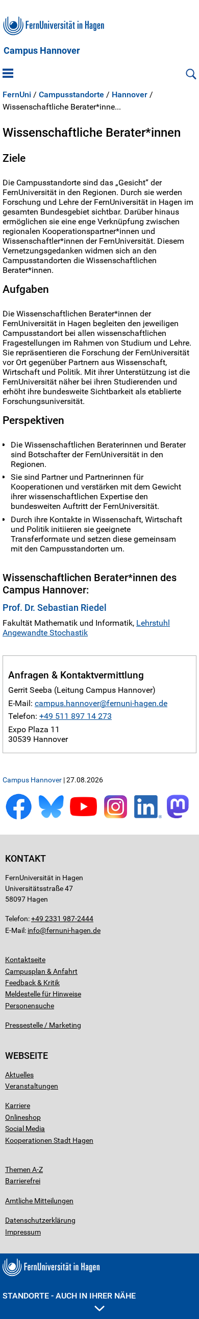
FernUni (17, 94)
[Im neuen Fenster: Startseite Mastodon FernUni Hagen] (180, 817)
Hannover (129, 94)
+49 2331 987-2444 (62, 918)
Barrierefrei (22, 1181)
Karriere (17, 1105)
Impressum (23, 1232)
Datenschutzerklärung (40, 1220)
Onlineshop (23, 1117)
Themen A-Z (24, 1169)
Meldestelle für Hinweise (43, 994)
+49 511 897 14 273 (75, 716)
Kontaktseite (25, 959)
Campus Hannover (42, 51)
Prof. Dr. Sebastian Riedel (55, 607)
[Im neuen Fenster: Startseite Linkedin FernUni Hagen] (147, 817)
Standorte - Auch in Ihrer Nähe (69, 1296)
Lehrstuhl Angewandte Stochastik (86, 627)
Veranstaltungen (31, 1086)
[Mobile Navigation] (8, 74)
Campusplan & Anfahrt (41, 971)
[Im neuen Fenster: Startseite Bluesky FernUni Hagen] (50, 817)
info (34, 930)
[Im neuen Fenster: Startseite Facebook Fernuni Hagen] (18, 817)
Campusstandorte (71, 94)
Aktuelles (19, 1075)
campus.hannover (67, 703)
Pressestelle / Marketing (43, 1025)
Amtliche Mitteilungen (39, 1201)
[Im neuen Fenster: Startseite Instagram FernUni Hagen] (115, 817)
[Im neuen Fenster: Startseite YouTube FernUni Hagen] (83, 817)
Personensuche (29, 1006)
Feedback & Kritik (32, 982)
